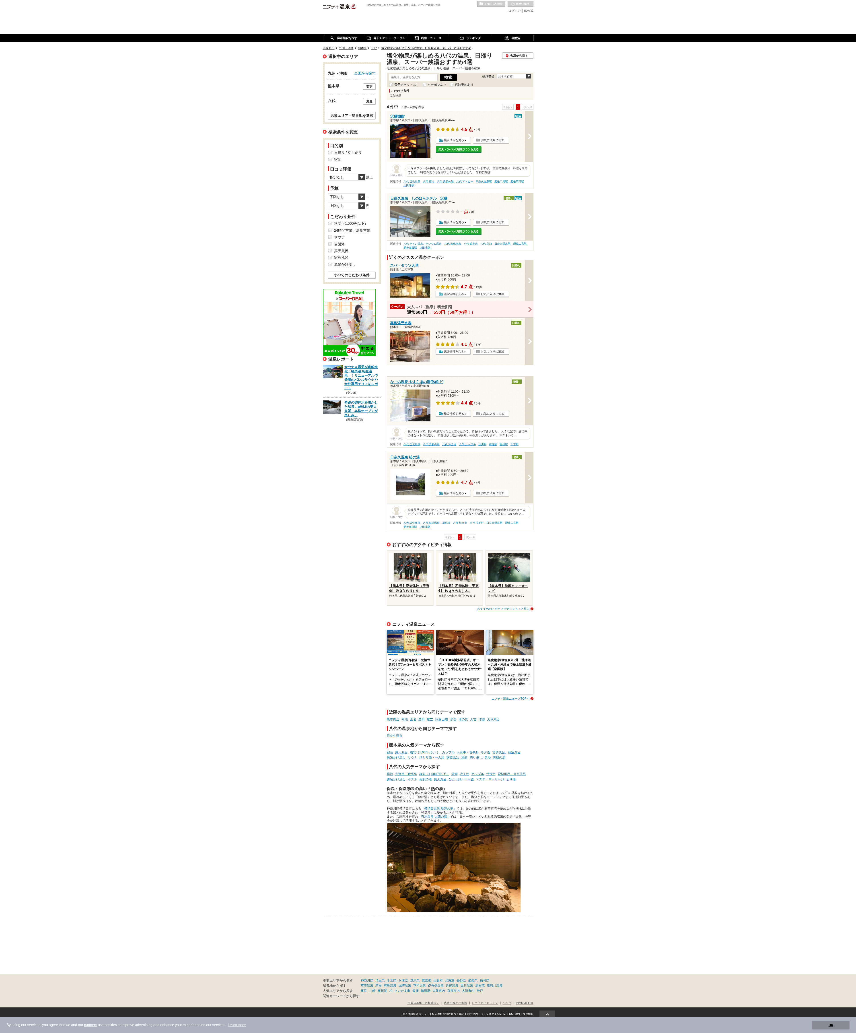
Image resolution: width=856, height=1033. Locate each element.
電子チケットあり (406, 85)
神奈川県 (367, 980)
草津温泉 (367, 985)
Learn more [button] (237, 1025)
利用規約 (472, 1014)
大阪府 (438, 980)
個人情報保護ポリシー (415, 1014)
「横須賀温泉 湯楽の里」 (438, 808)
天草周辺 (493, 719)
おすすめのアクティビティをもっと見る (503, 608)
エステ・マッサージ (490, 779)
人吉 (473, 719)
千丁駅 (514, 444)
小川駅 (482, 444)
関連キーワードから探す (341, 996)
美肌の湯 (499, 757)
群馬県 (415, 980)
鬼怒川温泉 (494, 985)
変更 (369, 86)
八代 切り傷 (460, 522)
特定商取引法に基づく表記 (448, 1014)
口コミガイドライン (485, 1003)
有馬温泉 (390, 985)
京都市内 (453, 990)
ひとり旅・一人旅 (431, 757)
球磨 (482, 719)
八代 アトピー (464, 181)
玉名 (413, 719)
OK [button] (831, 1025)
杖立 (430, 719)
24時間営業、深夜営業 (352, 230)
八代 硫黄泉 (471, 243)
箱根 (378, 985)
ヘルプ (507, 1003)
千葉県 (391, 980)
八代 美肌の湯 (445, 181)
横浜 (364, 990)
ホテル (486, 757)
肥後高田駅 (517, 181)
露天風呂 (401, 752)
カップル (448, 752)
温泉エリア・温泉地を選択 (351, 115)
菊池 (404, 719)
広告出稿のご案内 (455, 1003)
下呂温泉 (419, 985)
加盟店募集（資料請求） (423, 1003)
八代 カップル (467, 444)
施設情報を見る (454, 140)
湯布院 (480, 985)
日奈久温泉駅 (484, 181)
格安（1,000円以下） (425, 752)
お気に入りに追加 (492, 140)
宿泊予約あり (464, 85)
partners (90, 1025)
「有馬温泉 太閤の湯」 (434, 816)
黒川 (421, 719)
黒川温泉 (467, 985)
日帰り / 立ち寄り (348, 153)
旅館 (464, 757)
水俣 (453, 719)
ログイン (514, 10)
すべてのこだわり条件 (352, 275)
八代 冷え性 (449, 444)
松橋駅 (504, 444)
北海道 (449, 980)
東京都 (426, 980)
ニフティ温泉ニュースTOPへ (510, 698)
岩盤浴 (339, 244)
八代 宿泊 (428, 181)
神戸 (480, 990)
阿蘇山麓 (441, 719)
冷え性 (485, 752)
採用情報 (528, 1014)
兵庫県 (403, 980)
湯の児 (463, 719)
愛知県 (472, 980)
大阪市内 (438, 990)
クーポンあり (437, 85)
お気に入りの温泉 (491, 4)
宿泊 (390, 752)
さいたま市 (402, 990)
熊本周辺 (393, 719)
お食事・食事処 (468, 752)
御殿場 (425, 990)
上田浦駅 (408, 185)
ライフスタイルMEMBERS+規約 (500, 1014)
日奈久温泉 (394, 736)
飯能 (415, 990)
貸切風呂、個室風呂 (506, 752)
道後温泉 (452, 985)
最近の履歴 (520, 4)
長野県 (461, 980)
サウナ (412, 757)
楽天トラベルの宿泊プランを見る (458, 149)
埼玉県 (380, 980)
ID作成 (528, 10)
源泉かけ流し (396, 757)
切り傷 (474, 757)
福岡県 (484, 980)
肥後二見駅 (501, 181)
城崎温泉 (405, 985)
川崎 (372, 990)
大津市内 (468, 990)
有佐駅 (493, 444)
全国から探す (365, 73)
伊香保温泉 (436, 985)
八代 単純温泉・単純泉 (436, 522)
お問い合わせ (524, 1003)
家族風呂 (453, 757)
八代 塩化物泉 (411, 181)
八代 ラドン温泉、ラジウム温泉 (422, 243)
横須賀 (382, 990)
